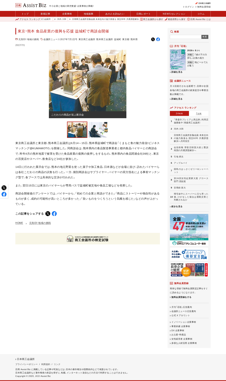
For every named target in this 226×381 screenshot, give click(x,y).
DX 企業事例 (177, 330)
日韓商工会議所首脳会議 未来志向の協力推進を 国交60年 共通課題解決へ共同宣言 (102, 19)
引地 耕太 (179, 156)
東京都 (125, 39)
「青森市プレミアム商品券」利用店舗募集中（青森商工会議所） (191, 121)
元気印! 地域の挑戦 (28, 39)
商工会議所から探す (153, 19)
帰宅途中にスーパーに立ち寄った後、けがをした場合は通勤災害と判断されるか (191, 197)
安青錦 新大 (180, 187)
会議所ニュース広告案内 (183, 311)
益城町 (117, 39)
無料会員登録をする (181, 297)
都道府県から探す (177, 19)
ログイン (189, 7)
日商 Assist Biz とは (200, 19)
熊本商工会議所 (104, 39)
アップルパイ (180, 163)
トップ (25, 13)
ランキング (30, 19)
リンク (57, 364)
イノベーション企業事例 (183, 322)
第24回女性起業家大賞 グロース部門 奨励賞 (191, 180)
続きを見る (177, 206)
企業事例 (67, 13)
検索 (204, 37)
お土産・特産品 (178, 334)
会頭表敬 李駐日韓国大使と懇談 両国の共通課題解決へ (191, 149)
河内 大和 (53, 19)
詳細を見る (177, 72)
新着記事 (45, 13)
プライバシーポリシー (26, 364)
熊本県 (134, 39)
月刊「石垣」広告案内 (181, 307)
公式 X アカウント (180, 315)
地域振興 (88, 13)
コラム (201, 13)
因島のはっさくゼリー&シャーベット (191, 170)
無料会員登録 (204, 7)
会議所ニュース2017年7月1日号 (60, 39)
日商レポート (143, 13)
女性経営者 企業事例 (181, 339)
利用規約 (45, 364)
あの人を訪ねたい (114, 13)
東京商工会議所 (87, 39)
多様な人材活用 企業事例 (184, 343)
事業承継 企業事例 (180, 326)
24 (179, 113)
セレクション (174, 13)
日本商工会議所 (26, 359)
